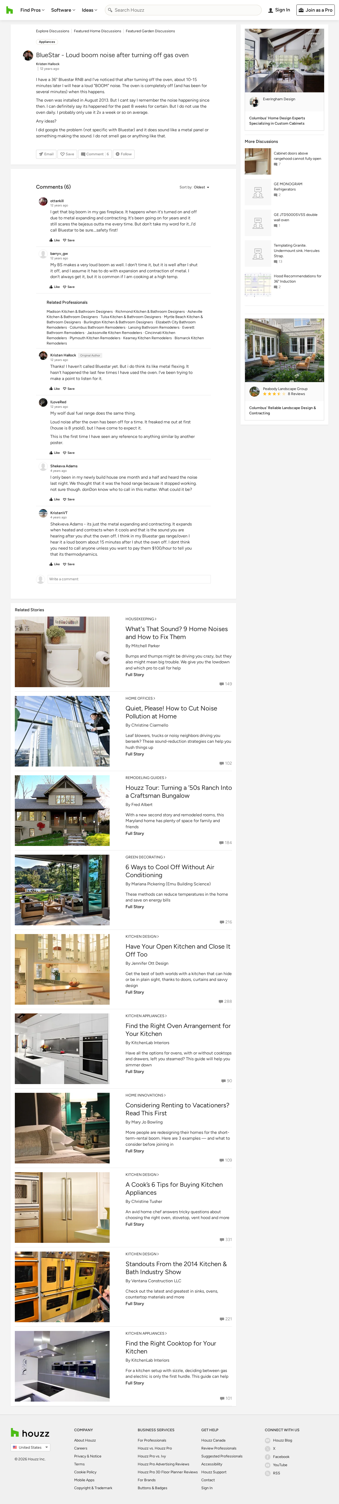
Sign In (207, 1488)
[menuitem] (32, 10)
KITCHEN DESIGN (141, 936)
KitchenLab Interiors (150, 1042)
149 (228, 683)
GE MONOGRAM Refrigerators (288, 187)
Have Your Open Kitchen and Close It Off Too (178, 950)
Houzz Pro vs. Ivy (152, 1456)
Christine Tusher (146, 1201)
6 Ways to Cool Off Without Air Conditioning (170, 871)
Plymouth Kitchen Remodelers (95, 338)
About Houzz (85, 1440)
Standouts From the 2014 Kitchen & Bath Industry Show (176, 1268)
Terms (79, 1464)
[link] (291, 394)
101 (229, 1398)
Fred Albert (142, 804)
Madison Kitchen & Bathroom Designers (80, 311)
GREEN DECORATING (144, 857)
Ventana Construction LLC (156, 1280)
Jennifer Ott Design (149, 963)
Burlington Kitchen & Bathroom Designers (118, 322)
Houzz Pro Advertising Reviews (163, 1464)
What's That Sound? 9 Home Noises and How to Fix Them (177, 633)
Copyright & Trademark (93, 1488)
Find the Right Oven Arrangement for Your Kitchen (178, 1030)
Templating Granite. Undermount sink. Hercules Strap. (297, 250)
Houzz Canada (213, 1440)
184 (228, 842)
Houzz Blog (282, 1440)
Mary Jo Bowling (147, 1122)
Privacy (80, 1456)
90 (229, 1080)
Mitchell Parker (145, 645)
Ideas (87, 10)
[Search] (110, 10)
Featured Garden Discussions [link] (150, 31)
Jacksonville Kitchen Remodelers (114, 332)
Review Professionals (219, 1448)
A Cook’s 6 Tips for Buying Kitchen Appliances (174, 1188)
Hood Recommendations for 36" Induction (298, 279)
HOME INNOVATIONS (144, 1095)
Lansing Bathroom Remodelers (154, 327)
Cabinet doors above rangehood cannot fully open (297, 156)
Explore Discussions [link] (52, 31)
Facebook (281, 1457)
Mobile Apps (84, 1480)
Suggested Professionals (222, 1456)
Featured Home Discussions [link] (97, 31)
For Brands (147, 1480)
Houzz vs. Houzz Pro (155, 1448)
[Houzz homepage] (9, 10)
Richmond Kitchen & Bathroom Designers (150, 311)
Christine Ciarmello (149, 725)
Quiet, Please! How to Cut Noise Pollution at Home (171, 712)
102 (228, 763)
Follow (126, 154)
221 (228, 1318)
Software (61, 10)
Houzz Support (213, 1472)
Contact (208, 1480)
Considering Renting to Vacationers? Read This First (177, 1109)
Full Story (135, 674)
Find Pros (30, 10)
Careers (80, 1448)
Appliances (47, 42)
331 (228, 1239)
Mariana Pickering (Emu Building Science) (171, 883)
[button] (194, 187)
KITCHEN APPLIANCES (145, 1016)
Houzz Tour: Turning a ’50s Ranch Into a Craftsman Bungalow (179, 791)
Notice (95, 1456)
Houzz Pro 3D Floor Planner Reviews (168, 1472)
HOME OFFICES (139, 698)
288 (228, 1001)
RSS (276, 1473)
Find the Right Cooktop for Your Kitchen (171, 1347)
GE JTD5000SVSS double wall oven (296, 217)
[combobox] (183, 10)
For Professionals (152, 1440)
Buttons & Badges (152, 1488)
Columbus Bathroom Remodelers (98, 327)
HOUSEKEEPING (140, 619)
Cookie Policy (85, 1472)
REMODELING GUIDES (145, 778)
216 (228, 922)
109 (228, 1160)
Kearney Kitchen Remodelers (147, 338)
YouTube (280, 1465)
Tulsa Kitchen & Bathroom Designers (131, 317)
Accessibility (211, 1464)
